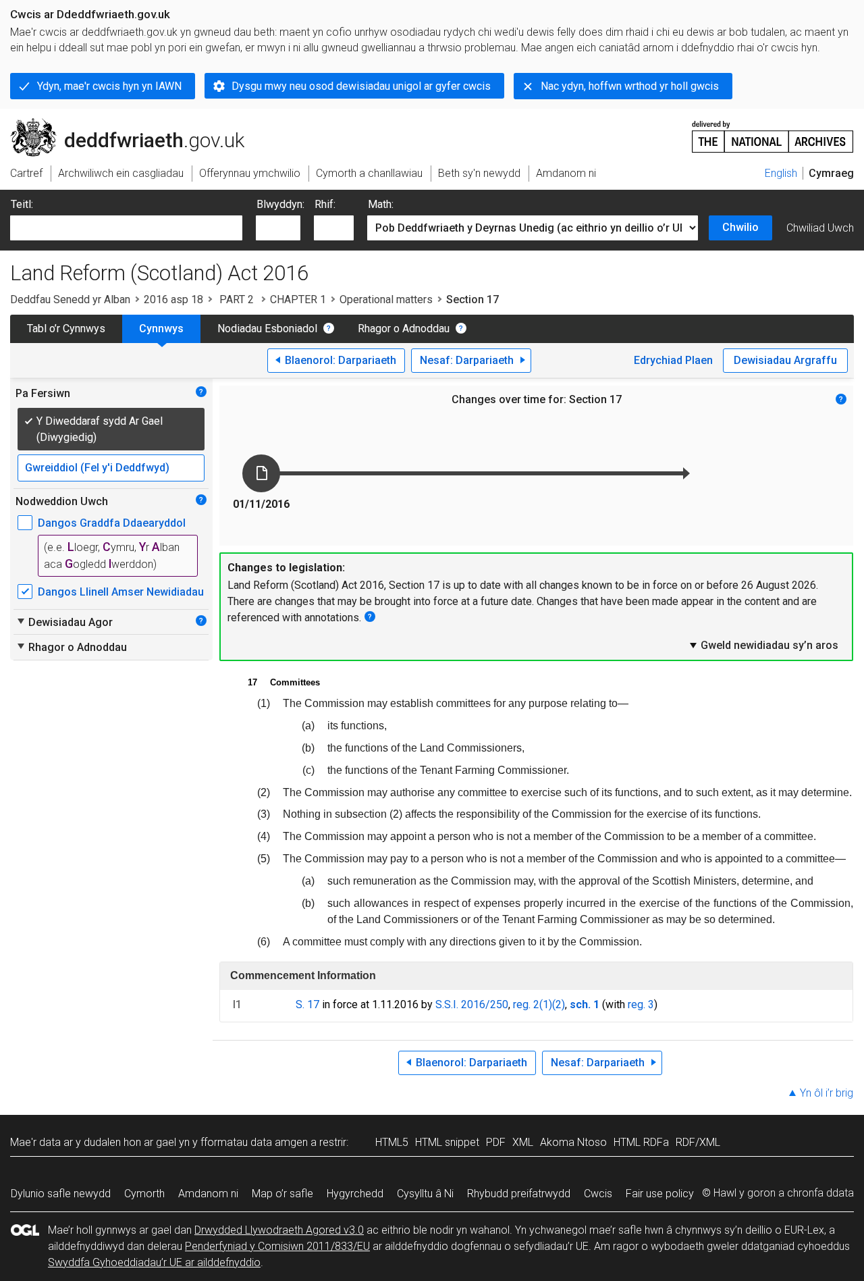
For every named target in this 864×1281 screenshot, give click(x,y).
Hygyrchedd (355, 1193)
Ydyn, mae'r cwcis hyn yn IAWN (109, 86)
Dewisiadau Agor (64, 622)
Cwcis (598, 1193)
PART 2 (236, 299)
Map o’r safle (282, 1193)
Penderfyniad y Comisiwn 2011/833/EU (277, 1246)
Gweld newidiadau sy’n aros (763, 645)
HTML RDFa (641, 1142)
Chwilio (740, 227)
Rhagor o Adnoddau (404, 328)
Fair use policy (660, 1193)
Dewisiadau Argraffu (785, 360)
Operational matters (386, 299)
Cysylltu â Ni (425, 1193)
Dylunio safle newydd (61, 1193)
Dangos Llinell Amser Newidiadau (121, 591)
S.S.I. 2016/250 (471, 1004)
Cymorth (144, 1193)
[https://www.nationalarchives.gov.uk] (773, 131)
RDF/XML (698, 1142)
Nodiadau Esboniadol (267, 328)
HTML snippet (447, 1142)
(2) (558, 1004)
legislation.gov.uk (122, 123)
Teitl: (22, 204)
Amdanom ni (208, 1193)
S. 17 (307, 1004)
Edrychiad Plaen (673, 360)
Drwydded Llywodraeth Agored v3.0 (279, 1230)
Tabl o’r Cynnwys (66, 328)
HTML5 (391, 1142)
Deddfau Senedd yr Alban (70, 299)
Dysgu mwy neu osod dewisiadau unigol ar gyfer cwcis (361, 86)
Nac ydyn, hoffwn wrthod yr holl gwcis (630, 86)
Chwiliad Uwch (820, 227)
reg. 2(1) (532, 1004)
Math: (381, 204)
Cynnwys (161, 328)
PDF (496, 1142)
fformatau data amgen (254, 1142)
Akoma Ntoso (573, 1142)
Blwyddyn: (280, 204)
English (781, 173)
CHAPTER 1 (298, 299)
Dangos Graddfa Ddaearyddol (112, 523)
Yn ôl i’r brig (826, 1093)
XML (522, 1142)
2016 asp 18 (173, 299)
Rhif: (325, 204)
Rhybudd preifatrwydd (518, 1193)
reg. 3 (641, 1004)
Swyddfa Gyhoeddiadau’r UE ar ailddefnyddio (154, 1262)
